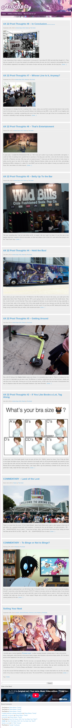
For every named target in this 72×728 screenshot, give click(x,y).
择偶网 (3, 721)
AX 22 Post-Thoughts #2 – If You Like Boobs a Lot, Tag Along (32, 395)
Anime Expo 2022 (20, 28)
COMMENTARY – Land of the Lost (21, 479)
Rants (27, 28)
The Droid (32, 28)
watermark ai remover (8, 715)
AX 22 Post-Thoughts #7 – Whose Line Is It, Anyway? (31, 75)
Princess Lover (33, 612)
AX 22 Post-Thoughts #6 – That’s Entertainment (28, 126)
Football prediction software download (12, 713)
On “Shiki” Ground (16, 723)
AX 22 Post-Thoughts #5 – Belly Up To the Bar (27, 176)
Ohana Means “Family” (15, 707)
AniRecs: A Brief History (15, 14)
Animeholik (5, 717)
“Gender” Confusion (14, 725)
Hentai (8, 677)
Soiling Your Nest (12, 608)
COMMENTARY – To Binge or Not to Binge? (26, 542)
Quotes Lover (5, 723)
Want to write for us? (30, 14)
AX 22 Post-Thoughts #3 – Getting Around (25, 318)
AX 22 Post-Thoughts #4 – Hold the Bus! (24, 250)
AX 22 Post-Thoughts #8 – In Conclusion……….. (29, 24)
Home (4, 14)
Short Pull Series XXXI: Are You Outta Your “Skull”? (23, 719)
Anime (17, 612)
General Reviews (24, 612)
